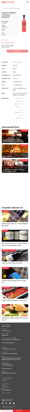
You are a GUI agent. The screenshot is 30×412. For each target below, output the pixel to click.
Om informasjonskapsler (8, 342)
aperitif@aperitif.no (6, 364)
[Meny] (27, 2)
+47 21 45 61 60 (9, 365)
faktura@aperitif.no (6, 390)
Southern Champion (17, 62)
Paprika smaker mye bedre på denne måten (14, 300)
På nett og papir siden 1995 (8, 349)
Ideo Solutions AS (10, 407)
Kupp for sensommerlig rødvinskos (12, 263)
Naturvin (21, 115)
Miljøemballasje (21, 112)
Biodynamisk (21, 101)
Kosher (21, 109)
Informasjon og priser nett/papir (9, 353)
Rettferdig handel (21, 104)
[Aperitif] (8, 2)
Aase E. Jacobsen (6, 326)
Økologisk (21, 98)
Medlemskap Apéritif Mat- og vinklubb (11, 359)
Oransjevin (21, 118)
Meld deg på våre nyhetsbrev (9, 373)
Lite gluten (21, 106)
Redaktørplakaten (16, 339)
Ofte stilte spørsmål (6, 368)
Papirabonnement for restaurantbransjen (12, 358)
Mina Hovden (5, 335)
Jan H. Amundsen (6, 330)
